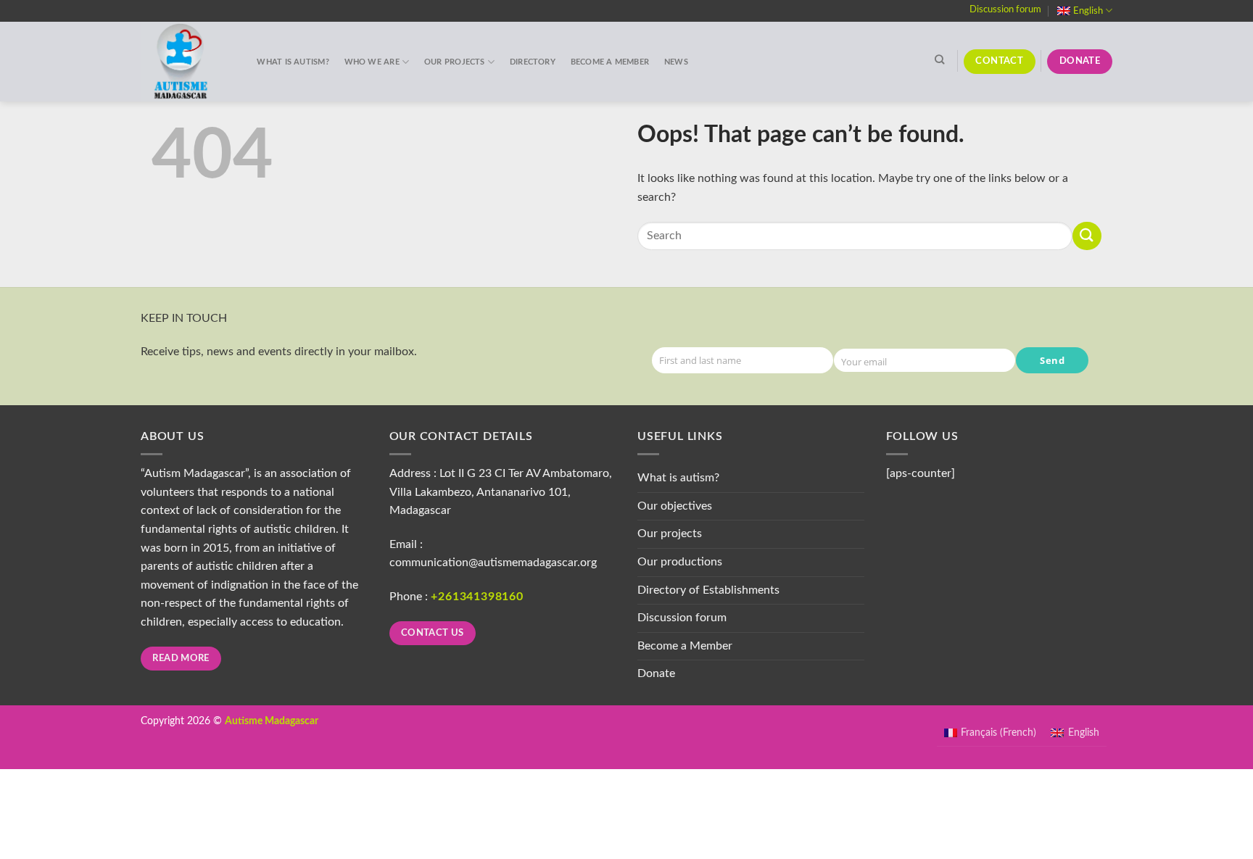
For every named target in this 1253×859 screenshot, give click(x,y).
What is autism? (292, 62)
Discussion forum (1005, 9)
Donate (656, 673)
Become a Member (610, 62)
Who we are (372, 62)
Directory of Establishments (708, 590)
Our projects (454, 62)
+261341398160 (477, 596)
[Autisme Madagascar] (184, 61)
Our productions (679, 562)
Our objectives (674, 506)
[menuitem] (1084, 10)
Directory (532, 62)
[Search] (939, 59)
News (676, 62)
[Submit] (1086, 236)
